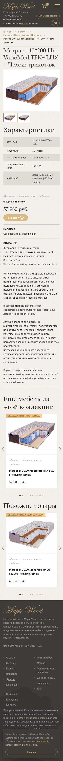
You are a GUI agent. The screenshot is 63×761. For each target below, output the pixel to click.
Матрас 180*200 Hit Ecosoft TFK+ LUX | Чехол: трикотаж (31, 472)
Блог (39, 688)
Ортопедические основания (46, 670)
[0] (44, 6)
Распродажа (43, 683)
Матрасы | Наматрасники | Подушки (22, 35)
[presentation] (4, 449)
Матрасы (42, 663)
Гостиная (11, 663)
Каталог (22, 31)
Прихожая (11, 673)
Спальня (10, 657)
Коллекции (12, 684)
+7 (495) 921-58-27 (12, 15)
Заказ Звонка (50, 15)
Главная (7, 31)
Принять (31, 751)
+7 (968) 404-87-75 (12, 19)
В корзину (14, 217)
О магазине (12, 694)
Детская (10, 679)
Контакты (11, 704)
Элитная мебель (46, 677)
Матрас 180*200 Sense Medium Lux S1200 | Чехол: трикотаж (30, 571)
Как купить (12, 699)
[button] (20, 495)
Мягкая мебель (45, 657)
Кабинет (10, 668)
